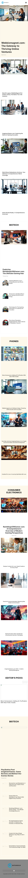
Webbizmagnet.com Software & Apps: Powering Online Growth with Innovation (14, 409)
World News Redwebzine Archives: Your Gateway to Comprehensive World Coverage (13, 174)
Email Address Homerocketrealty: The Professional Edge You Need (17, 846)
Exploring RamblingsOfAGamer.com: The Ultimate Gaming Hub (14, 271)
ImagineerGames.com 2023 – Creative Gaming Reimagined (14, 669)
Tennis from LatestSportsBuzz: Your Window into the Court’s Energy (16, 295)
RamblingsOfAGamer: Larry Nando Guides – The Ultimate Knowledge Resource (16, 810)
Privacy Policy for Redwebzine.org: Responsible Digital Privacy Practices (16, 797)
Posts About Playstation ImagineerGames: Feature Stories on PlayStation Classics (17, 322)
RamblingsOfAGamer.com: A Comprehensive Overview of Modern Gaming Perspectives (14, 530)
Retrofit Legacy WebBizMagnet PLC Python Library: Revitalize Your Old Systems (12, 94)
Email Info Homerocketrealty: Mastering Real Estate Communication (14, 602)
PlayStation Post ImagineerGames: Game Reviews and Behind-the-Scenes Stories (11, 773)
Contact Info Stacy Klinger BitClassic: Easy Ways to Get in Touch (16, 835)
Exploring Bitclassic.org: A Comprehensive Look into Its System (16, 282)
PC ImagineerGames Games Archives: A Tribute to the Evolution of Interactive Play (16, 822)
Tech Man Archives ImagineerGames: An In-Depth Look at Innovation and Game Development (14, 442)
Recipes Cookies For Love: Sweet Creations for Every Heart (14, 567)
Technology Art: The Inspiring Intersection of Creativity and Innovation (16, 308)
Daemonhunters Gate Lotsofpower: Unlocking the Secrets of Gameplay (14, 634)
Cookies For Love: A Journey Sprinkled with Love (14, 474)
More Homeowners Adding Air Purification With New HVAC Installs (14, 376)
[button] (26, 3)
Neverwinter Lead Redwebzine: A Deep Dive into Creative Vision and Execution (17, 784)
